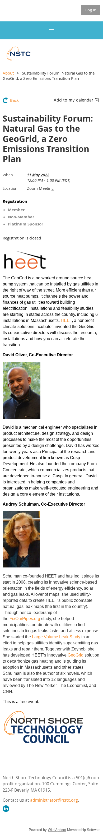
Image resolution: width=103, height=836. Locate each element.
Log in (90, 9)
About (8, 73)
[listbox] (77, 100)
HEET (66, 320)
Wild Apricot (57, 830)
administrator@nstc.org (54, 800)
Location (10, 188)
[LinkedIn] (6, 808)
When (8, 174)
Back (14, 100)
